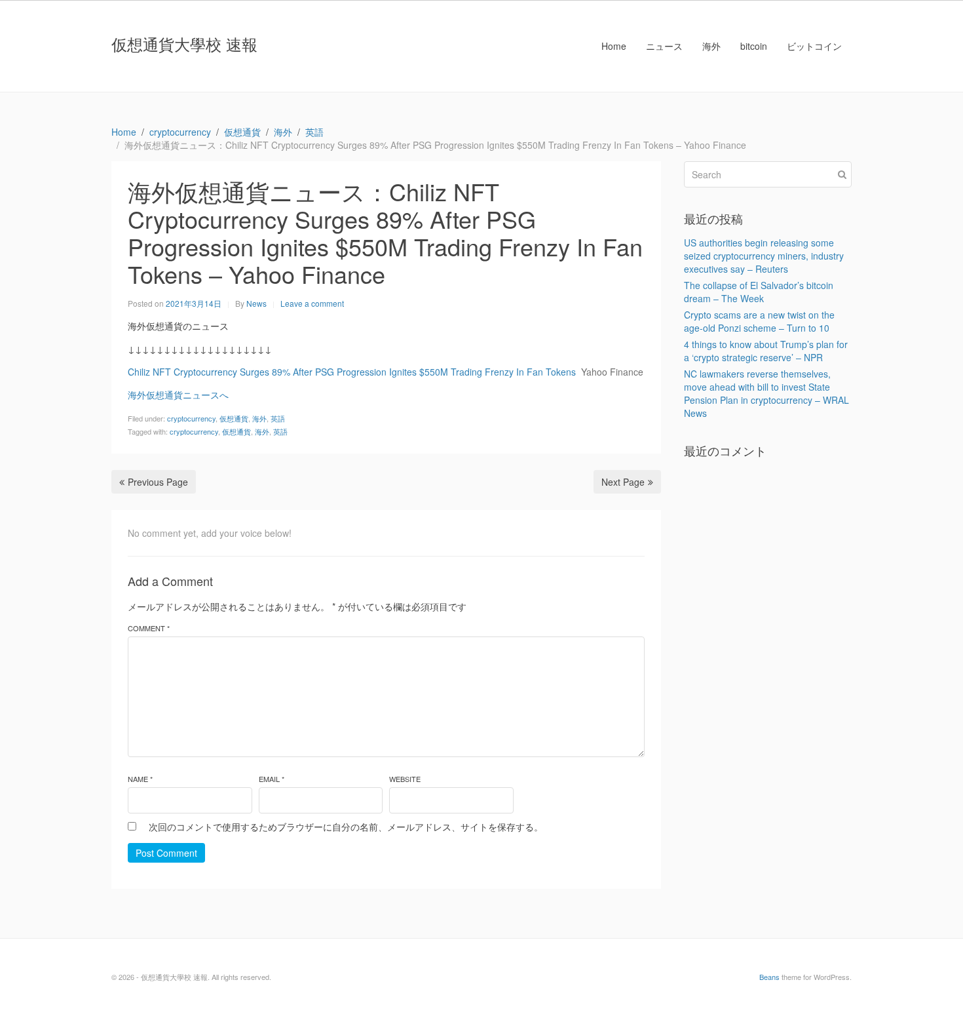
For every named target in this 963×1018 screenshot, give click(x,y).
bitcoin (753, 45)
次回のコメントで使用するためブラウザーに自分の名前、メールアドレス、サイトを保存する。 (346, 826)
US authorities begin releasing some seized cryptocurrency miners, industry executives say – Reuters (764, 255)
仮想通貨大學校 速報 (184, 43)
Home (613, 45)
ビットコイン (814, 45)
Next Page (623, 481)
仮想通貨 (233, 418)
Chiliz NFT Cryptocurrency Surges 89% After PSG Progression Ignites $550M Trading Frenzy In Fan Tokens (352, 371)
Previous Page (158, 481)
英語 (278, 418)
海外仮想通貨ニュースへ (178, 394)
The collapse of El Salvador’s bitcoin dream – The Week (758, 292)
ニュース (664, 45)
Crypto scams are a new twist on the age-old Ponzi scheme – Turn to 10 (759, 321)
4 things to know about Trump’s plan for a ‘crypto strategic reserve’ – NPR (766, 351)
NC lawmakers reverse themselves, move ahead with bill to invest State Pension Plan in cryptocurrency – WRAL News (766, 393)
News (256, 303)
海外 (711, 45)
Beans (769, 976)
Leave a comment (312, 303)
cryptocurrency (191, 418)
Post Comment (166, 852)
